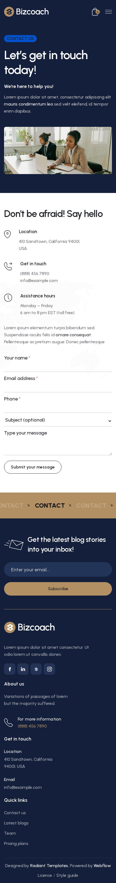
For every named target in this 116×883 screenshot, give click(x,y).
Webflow (102, 865)
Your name (17, 358)
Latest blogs (16, 823)
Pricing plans (16, 843)
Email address (21, 378)
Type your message (25, 433)
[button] (96, 11)
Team (10, 833)
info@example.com (39, 280)
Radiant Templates (49, 865)
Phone (12, 399)
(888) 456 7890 (34, 273)
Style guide (67, 875)
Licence (45, 875)
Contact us (15, 812)
